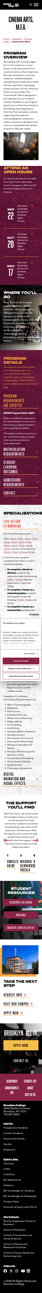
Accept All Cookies (21, 661)
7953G (10, 603)
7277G (20, 600)
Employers (9, 1149)
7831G (7, 545)
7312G (21, 542)
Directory (9, 1163)
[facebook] (5, 1271)
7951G (18, 579)
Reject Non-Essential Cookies (21, 676)
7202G (14, 545)
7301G (27, 539)
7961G (24, 583)
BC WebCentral (12, 1179)
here (6, 387)
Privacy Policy (11, 1201)
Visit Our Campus (16, 1004)
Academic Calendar (21, 902)
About (30, 1088)
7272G (14, 542)
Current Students (13, 1133)
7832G (28, 545)
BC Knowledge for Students (19, 1190)
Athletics (9, 1185)
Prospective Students (16, 1127)
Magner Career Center (21, 927)
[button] (5, 840)
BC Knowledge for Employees (20, 1196)
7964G (10, 579)
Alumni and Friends (14, 1138)
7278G (31, 552)
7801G (13, 539)
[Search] (31, 4)
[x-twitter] (11, 1271)
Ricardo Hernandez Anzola (28, 865)
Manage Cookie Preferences (19, 668)
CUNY (7, 1168)
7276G (22, 552)
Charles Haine (13, 863)
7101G (21, 545)
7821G (7, 542)
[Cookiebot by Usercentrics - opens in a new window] (29, 614)
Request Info (13, 995)
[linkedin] (28, 1271)
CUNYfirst (9, 1174)
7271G (20, 539)
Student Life (30, 1081)
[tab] (21, 400)
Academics (17, 39)
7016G (28, 542)
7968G (10, 586)
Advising (21, 915)
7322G (7, 549)
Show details (29, 654)
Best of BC (30, 1094)
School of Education (15, 1229)
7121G (34, 539)
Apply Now (11, 1013)
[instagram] (17, 1271)
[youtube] (22, 1271)
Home (6, 39)
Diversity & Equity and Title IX (20, 1206)
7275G (14, 552)
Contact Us (21, 1061)
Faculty (8, 1144)
